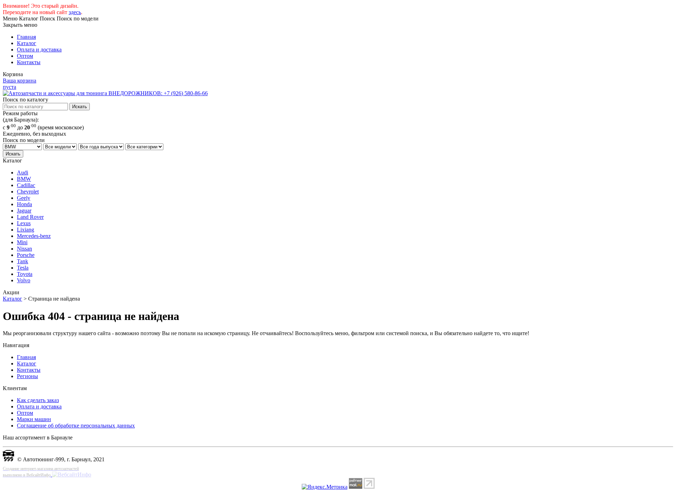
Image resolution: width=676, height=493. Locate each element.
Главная (26, 37)
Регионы (27, 376)
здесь (75, 12)
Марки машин (34, 419)
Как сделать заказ (38, 400)
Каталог (26, 43)
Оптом (25, 56)
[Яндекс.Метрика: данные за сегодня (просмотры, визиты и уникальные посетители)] (325, 487)
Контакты (28, 62)
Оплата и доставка (39, 50)
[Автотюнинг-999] (8, 459)
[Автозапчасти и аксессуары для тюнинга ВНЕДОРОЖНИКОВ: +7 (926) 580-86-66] (105, 93)
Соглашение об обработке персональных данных (76, 426)
